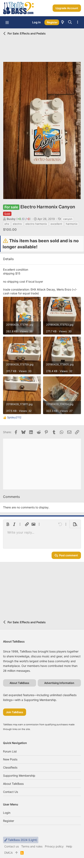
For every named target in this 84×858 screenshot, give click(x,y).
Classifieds (10, 767)
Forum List (10, 751)
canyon (67, 219)
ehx (6, 223)
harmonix (71, 223)
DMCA (8, 852)
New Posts (10, 759)
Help (69, 846)
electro (17, 223)
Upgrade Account (66, 8)
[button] (7, 22)
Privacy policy (54, 846)
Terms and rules (31, 846)
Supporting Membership (19, 775)
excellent (56, 223)
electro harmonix (36, 223)
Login (6, 812)
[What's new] (62, 22)
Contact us (10, 791)
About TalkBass (13, 783)
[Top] (16, 852)
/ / (23, 219)
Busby (11, 219)
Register (8, 820)
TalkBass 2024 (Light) (22, 840)
